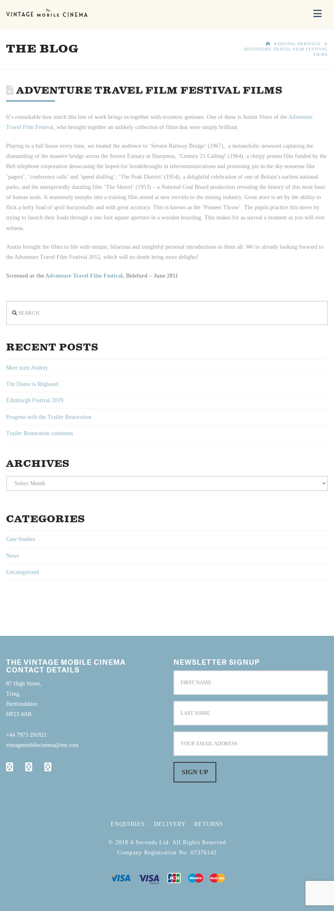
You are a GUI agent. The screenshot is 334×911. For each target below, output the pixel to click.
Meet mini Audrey (27, 368)
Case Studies (20, 539)
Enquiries (128, 824)
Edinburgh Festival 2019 (34, 400)
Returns (208, 824)
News (12, 556)
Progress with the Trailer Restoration (48, 417)
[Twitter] (28, 766)
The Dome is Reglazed (32, 384)
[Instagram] (47, 766)
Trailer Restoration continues (39, 433)
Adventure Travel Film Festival (84, 276)
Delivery (170, 824)
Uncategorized (22, 572)
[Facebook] (9, 766)
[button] (317, 13)
